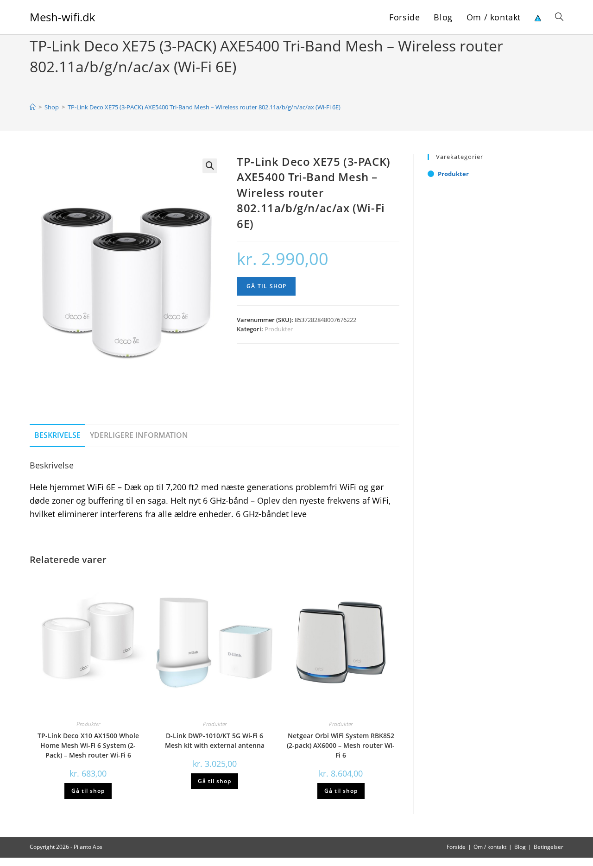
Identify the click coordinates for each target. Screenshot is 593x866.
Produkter (279, 329)
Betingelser (548, 847)
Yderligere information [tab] (139, 435)
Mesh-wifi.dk (62, 17)
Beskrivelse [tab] (57, 435)
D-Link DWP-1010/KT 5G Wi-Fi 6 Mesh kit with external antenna (215, 740)
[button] (209, 165)
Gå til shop (266, 286)
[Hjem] (33, 107)
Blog (520, 847)
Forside (456, 847)
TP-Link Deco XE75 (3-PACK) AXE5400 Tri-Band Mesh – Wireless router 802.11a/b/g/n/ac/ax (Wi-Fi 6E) (204, 107)
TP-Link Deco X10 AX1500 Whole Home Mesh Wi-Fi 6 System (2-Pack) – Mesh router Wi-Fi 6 (88, 745)
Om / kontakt (489, 847)
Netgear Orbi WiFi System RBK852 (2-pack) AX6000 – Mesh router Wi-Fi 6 (341, 745)
